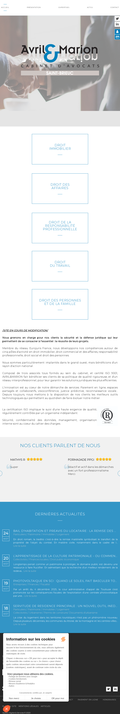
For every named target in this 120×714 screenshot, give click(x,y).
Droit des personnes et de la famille (60, 302)
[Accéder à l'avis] (46, 474)
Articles (45, 706)
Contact (114, 7)
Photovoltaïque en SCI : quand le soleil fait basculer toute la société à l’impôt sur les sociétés (65, 581)
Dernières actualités (60, 514)
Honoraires (109, 700)
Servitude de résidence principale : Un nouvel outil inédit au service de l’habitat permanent (65, 606)
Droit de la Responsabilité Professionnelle (60, 225)
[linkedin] (115, 689)
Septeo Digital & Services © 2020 (16, 713)
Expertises (64, 7)
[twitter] (108, 689)
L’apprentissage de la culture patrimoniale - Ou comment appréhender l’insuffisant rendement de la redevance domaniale (65, 556)
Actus (90, 7)
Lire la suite (19, 545)
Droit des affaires (60, 186)
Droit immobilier (60, 146)
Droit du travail (60, 263)
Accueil (5, 7)
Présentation (34, 7)
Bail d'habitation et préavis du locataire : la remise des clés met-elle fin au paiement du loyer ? (65, 531)
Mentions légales (29, 706)
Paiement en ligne (88, 700)
